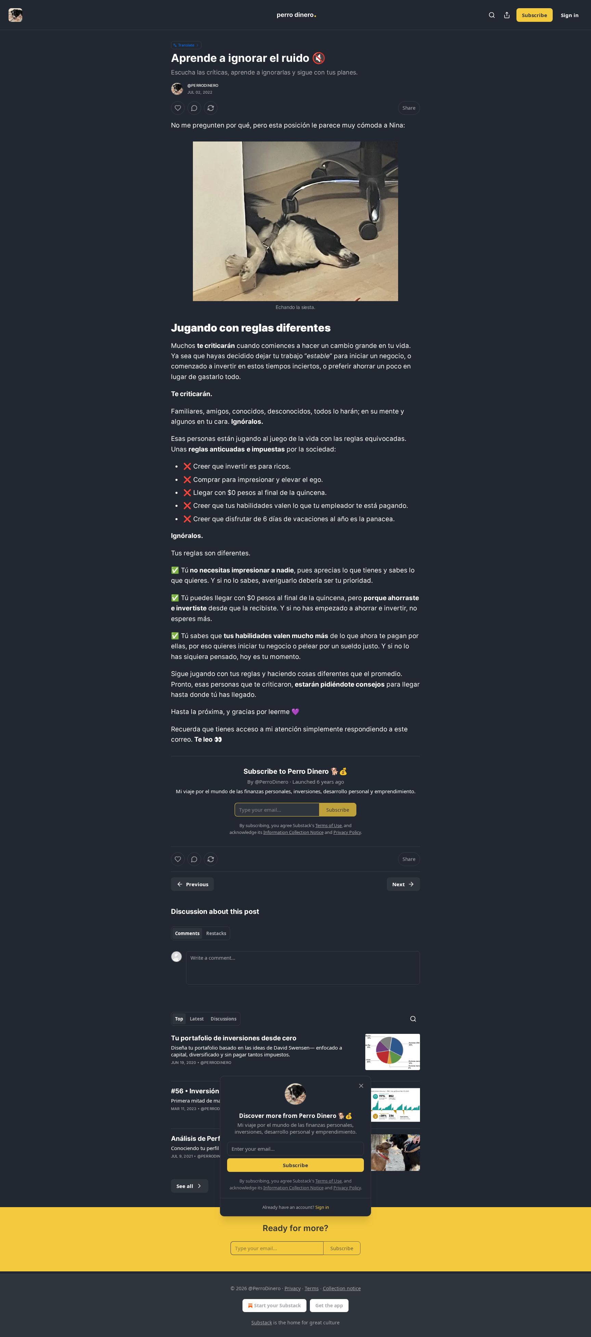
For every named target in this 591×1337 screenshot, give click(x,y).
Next (398, 884)
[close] (361, 1085)
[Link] (161, 327)
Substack (261, 1322)
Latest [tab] (197, 1019)
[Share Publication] (507, 15)
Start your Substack (277, 1305)
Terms (312, 1288)
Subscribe (534, 15)
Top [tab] (179, 1019)
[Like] (178, 108)
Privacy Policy (347, 1188)
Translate (186, 45)
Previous (197, 884)
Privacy (293, 1288)
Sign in (570, 15)
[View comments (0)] (194, 108)
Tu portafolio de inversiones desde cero (234, 1038)
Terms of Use (328, 1181)
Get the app (329, 1305)
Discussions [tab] (223, 1019)
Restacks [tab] (216, 933)
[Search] (492, 15)
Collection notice (342, 1288)
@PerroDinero (202, 85)
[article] (295, 1054)
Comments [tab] (187, 933)
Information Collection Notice (293, 1188)
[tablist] (200, 933)
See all (184, 1186)
